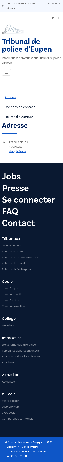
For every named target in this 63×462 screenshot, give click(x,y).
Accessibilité (40, 451)
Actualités (8, 382)
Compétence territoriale (17, 419)
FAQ (10, 211)
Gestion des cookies (18, 451)
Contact (18, 223)
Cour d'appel (10, 288)
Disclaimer (13, 446)
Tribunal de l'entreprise (16, 269)
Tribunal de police (13, 251)
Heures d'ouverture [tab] (19, 117)
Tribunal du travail (13, 263)
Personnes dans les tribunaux (20, 351)
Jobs (11, 176)
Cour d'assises (11, 300)
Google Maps (17, 151)
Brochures (54, 3)
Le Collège (8, 325)
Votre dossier (10, 401)
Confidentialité (30, 446)
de (58, 18)
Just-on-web (10, 407)
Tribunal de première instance (21, 257)
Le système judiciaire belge (19, 345)
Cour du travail (11, 294)
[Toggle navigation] (6, 72)
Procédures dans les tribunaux (21, 356)
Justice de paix (11, 245)
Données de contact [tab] (20, 107)
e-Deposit (8, 413)
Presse (15, 188)
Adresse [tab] (10, 97)
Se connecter (28, 199)
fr (52, 18)
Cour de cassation (13, 306)
